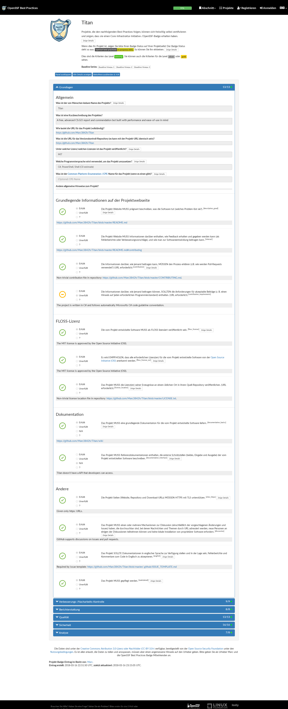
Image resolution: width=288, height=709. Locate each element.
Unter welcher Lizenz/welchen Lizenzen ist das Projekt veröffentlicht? (91, 149)
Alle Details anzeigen (82, 75)
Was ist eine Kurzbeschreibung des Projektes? (79, 115)
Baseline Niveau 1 (106, 67)
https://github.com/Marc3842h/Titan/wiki (80, 441)
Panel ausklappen (63, 75)
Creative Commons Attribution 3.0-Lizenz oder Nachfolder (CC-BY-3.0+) (117, 649)
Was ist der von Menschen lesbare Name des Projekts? (83, 103)
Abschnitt (207, 8)
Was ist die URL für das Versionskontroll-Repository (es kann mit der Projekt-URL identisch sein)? (105, 139)
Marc (90, 662)
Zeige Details (88, 41)
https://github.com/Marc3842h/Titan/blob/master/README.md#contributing (99, 250)
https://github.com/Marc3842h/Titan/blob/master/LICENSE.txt (141, 398)
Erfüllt (81, 208)
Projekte (228, 8)
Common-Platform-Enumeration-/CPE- (88, 174)
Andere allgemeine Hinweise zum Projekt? (77, 186)
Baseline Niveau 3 (142, 67)
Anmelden (269, 8)
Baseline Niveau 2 (124, 67)
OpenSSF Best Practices (23, 8)
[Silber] (171, 56)
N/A (81, 431)
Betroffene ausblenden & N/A (106, 75)
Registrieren (248, 8)
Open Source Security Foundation (205, 649)
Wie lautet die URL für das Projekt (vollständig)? (80, 128)
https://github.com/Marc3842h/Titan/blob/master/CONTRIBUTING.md (142, 278)
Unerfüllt (81, 212)
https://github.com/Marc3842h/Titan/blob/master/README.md (92, 222)
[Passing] (118, 56)
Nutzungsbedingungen (61, 652)
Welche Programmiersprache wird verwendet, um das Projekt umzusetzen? (94, 162)
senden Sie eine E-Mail (123, 706)
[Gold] (184, 56)
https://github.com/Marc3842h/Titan (75, 133)
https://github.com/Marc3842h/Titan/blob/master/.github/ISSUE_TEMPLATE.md (132, 567)
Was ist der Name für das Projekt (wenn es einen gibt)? (104, 174)
